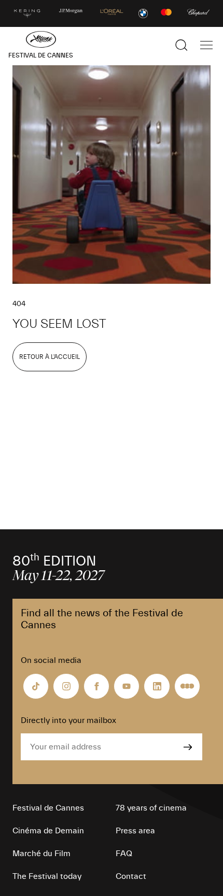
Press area (135, 830)
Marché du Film (41, 853)
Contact (131, 876)
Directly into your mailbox (68, 720)
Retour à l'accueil (49, 356)
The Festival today (46, 876)
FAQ (124, 853)
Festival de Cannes (48, 808)
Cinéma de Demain (48, 830)
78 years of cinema (151, 808)
